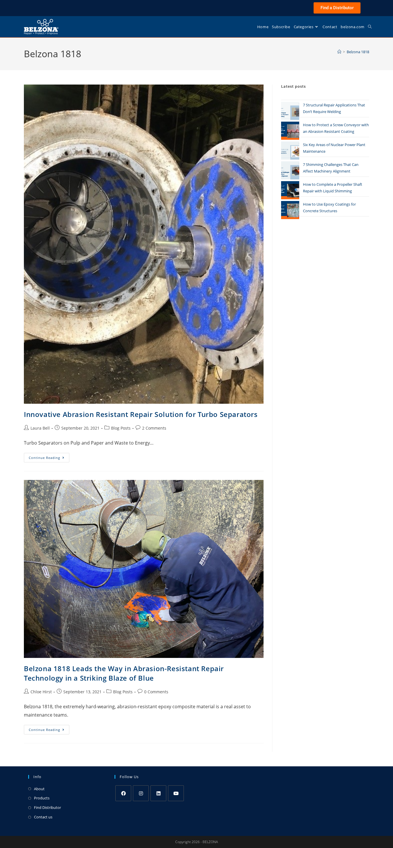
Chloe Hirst (41, 691)
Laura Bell (40, 428)
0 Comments (156, 691)
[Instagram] (141, 793)
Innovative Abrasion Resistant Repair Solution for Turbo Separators (141, 414)
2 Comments (154, 428)
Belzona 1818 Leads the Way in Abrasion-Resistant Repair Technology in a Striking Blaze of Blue (124, 673)
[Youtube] (176, 793)
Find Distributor (47, 807)
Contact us (43, 817)
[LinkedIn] (158, 793)
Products (41, 798)
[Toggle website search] (369, 26)
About (39, 788)
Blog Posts (121, 428)
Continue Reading (49, 456)
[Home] (339, 51)
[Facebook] (123, 793)
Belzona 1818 (358, 51)
